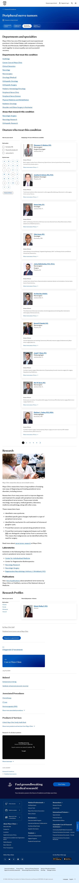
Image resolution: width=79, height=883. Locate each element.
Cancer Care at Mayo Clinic (12, 62)
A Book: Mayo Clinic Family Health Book (14, 722)
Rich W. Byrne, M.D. (40, 383)
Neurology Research (9, 119)
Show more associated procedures (12, 710)
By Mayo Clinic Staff (8, 627)
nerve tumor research (23, 543)
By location (5, 143)
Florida (4, 607)
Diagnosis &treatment (17, 26)
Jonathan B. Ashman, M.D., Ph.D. (43, 175)
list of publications (13, 581)
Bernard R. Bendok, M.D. (41, 323)
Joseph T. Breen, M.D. (40, 353)
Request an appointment (11, 638)
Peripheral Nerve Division (11, 96)
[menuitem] (7, 26)
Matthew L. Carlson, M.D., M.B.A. (44, 412)
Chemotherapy (6, 698)
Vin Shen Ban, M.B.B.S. (40, 293)
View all (4, 611)
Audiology (6, 59)
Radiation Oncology (9, 103)
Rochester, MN (9, 147)
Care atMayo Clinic (37, 26)
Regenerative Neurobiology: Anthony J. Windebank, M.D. (25, 571)
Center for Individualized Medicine (17, 558)
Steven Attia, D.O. (39, 204)
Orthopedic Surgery (9, 85)
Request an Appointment (11, 20)
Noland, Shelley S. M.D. (41, 606)
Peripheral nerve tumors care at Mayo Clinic (15, 631)
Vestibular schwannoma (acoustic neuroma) (15, 686)
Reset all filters (8, 192)
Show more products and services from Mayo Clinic (17, 726)
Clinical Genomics (8, 66)
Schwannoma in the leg (9, 681)
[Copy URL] (34, 747)
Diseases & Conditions (10, 9)
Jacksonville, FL (10, 153)
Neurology (6, 70)
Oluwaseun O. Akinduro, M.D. (42, 145)
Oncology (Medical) (9, 77)
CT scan (4, 702)
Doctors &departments (27, 26)
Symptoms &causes (7, 26)
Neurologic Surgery (9, 116)
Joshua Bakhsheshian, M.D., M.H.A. (44, 264)
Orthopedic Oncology (10, 81)
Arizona (4, 604)
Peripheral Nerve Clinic (10, 92)
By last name (5, 157)
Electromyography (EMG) (9, 706)
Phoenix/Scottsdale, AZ (12, 150)
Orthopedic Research (10, 123)
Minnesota (5, 609)
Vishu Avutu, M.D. (39, 234)
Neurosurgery (7, 74)
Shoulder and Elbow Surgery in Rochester (17, 107)
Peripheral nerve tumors (19, 15)
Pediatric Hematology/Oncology (13, 89)
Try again (24, 751)
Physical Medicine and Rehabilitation (15, 100)
